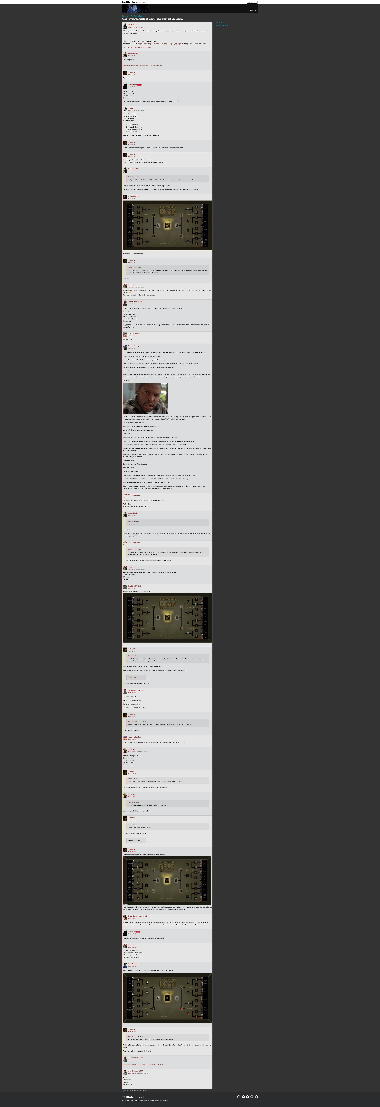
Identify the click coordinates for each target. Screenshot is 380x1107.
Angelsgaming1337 (135, 1058)
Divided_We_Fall (134, 586)
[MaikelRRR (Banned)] (125, 86)
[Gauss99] (125, 286)
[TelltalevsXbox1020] (125, 691)
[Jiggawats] (127, 494)
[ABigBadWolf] (125, 197)
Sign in (124, 1091)
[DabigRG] (125, 73)
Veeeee (130, 108)
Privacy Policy (163, 1100)
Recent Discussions (221, 25)
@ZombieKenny (132, 677)
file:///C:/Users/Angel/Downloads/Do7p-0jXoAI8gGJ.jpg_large (143, 1064)
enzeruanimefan (134, 737)
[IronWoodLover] (125, 965)
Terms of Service (154, 1100)
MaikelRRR (132, 85)
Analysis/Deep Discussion (144, 47)
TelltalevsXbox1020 (135, 690)
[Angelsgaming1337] (125, 1059)
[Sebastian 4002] (125, 26)
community (140, 2)
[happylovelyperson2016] (125, 917)
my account (252, 2)
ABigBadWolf (133, 196)
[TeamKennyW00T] (125, 303)
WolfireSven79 (134, 334)
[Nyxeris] (125, 750)
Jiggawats (136, 495)
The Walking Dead (141, 27)
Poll (137, 47)
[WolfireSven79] (125, 334)
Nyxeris (131, 749)
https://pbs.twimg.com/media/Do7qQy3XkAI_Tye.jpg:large (142, 66)
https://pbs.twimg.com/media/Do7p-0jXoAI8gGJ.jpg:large (159, 44)
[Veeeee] (125, 109)
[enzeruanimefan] (125, 738)
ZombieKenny (133, 346)
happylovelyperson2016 (137, 916)
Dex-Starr (132, 932)
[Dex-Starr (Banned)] (125, 933)
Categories (251, 10)
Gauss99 (131, 285)
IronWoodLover (134, 964)
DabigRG (131, 72)
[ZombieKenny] (125, 347)
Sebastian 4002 (133, 24)
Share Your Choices (131, 47)
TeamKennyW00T (135, 302)
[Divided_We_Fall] (125, 587)
